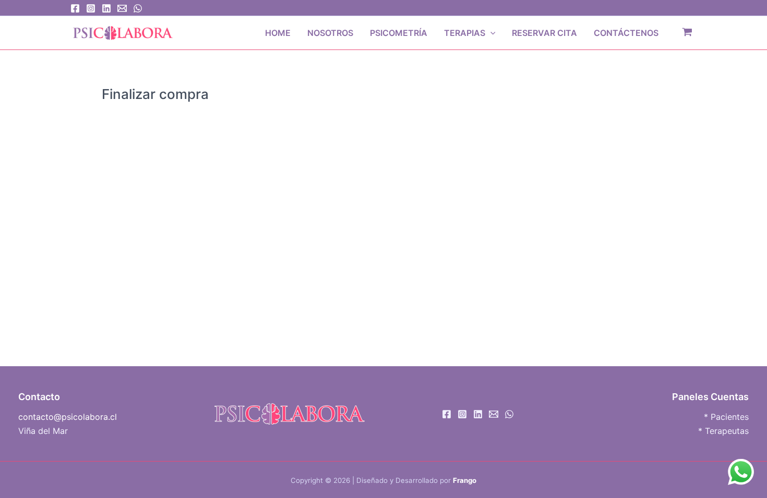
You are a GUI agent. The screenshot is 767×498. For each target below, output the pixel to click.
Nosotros (330, 33)
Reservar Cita (544, 33)
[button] (490, 32)
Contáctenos (626, 33)
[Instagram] (90, 8)
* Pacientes (726, 417)
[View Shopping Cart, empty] (687, 33)
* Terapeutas (723, 431)
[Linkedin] (106, 8)
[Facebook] (75, 8)
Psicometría (398, 33)
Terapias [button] (464, 33)
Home (278, 33)
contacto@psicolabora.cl (67, 417)
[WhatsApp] (137, 8)
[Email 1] (122, 8)
